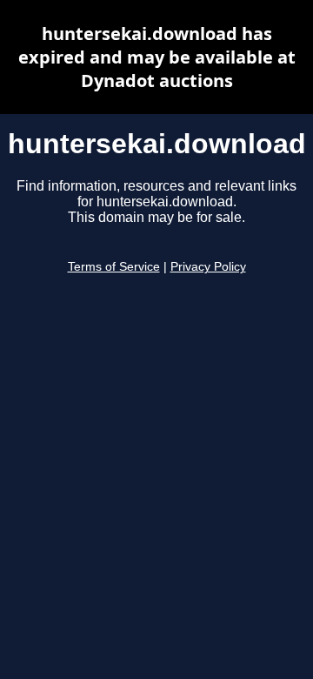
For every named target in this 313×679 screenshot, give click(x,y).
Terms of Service (114, 266)
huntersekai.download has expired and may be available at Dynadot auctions (157, 57)
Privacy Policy (208, 266)
